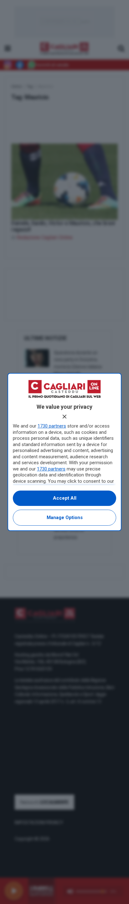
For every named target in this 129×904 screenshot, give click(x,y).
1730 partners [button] (52, 426)
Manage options (65, 517)
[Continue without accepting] (64, 416)
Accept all (64, 498)
